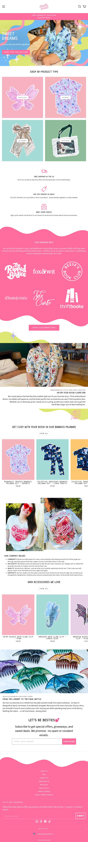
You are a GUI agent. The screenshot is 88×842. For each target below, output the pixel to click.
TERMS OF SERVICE (44, 791)
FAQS (44, 775)
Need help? (43, 829)
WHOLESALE (44, 785)
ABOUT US (44, 771)
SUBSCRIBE (69, 741)
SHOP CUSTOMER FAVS (44, 327)
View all (44, 433)
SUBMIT (80, 815)
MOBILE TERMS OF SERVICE (44, 795)
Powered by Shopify (44, 840)
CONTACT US (44, 778)
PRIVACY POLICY (44, 788)
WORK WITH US (44, 781)
